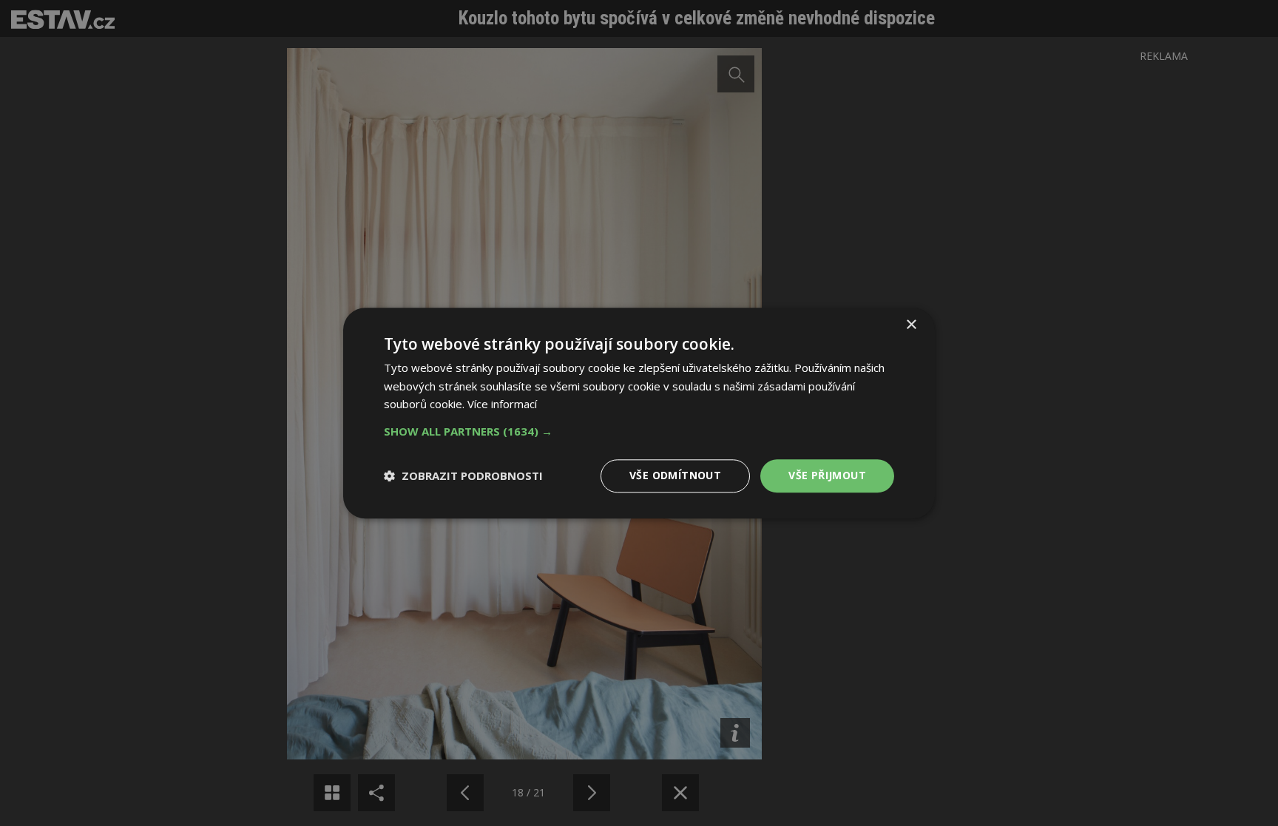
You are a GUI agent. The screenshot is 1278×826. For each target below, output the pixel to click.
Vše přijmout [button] (827, 475)
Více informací (502, 404)
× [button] (910, 325)
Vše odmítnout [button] (675, 475)
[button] (639, 431)
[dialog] (639, 413)
